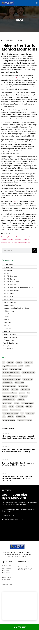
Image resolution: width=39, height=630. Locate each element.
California (19, 362)
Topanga (7, 331)
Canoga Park (8, 267)
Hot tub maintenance (11, 291)
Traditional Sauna (10, 334)
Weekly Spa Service (11, 343)
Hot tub (6, 273)
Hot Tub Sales (5, 575)
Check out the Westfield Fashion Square (16, 243)
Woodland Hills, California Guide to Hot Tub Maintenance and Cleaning (19, 450)
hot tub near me (7, 382)
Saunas (6, 317)
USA (4, 416)
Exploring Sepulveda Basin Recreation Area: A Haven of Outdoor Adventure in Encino (17, 238)
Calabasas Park (9, 264)
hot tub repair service (9, 386)
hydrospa (5, 389)
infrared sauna (25, 389)
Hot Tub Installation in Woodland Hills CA (18, 288)
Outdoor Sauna (6, 579)
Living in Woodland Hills (10, 396)
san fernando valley (28, 403)
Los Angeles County (9, 399)
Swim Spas (7, 323)
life (28, 393)
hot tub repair (19, 382)
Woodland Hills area (9, 420)
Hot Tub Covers (9, 279)
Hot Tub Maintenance (7, 568)
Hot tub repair (9, 296)
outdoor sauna (9, 311)
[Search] (34, 250)
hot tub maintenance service (11, 379)
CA (3, 362)
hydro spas (14, 389)
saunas (11, 406)
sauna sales (19, 406)
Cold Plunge (8, 270)
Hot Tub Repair (6, 572)
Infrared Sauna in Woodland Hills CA (16, 308)
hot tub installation (15, 369)
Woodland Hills (9, 349)
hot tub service (23, 386)
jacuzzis (22, 393)
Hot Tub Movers (6, 570)
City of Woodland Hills (9, 366)
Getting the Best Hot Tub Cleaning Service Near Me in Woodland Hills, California (17, 478)
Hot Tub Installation (11, 285)
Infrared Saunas (6, 577)
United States (30, 413)
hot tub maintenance (28, 372)
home (27, 366)
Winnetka (7, 346)
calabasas (10, 362)
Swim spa (7, 320)
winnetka (11, 416)
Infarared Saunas (10, 302)
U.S (22, 413)
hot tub (5, 369)
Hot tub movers (9, 293)
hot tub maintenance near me (12, 376)
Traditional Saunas (10, 337)
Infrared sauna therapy (10, 393)
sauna (4, 406)
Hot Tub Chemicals (10, 276)
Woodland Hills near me (24, 420)
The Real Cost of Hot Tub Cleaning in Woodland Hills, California (18, 464)
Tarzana (6, 325)
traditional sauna (15, 410)
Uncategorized (9, 340)
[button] (36, 3)
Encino (21, 366)
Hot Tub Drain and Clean (12, 282)
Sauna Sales (8, 314)
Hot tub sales (8, 299)
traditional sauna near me (10, 413)
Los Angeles (23, 396)
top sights (7, 328)
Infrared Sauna (9, 305)
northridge (21, 399)
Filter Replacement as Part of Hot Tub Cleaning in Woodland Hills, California (18, 437)
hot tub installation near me (11, 372)
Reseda (16, 403)
